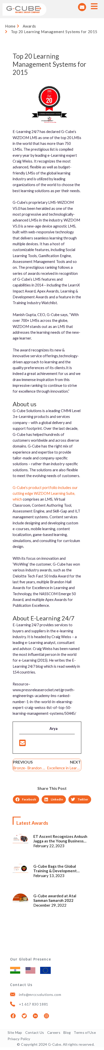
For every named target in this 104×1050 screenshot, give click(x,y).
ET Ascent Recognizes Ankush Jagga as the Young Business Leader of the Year (60, 838)
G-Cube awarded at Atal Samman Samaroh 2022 (54, 898)
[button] (26, 799)
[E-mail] (22, 744)
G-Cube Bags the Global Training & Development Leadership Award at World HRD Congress (61, 868)
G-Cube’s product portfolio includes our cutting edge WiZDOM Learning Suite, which (45, 493)
